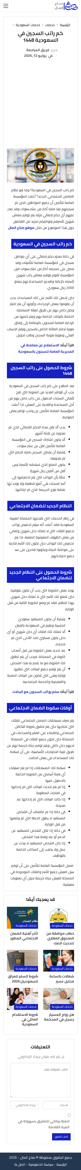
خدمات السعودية (62, 925)
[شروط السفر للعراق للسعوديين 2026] (22, 961)
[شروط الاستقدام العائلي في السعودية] (22, 999)
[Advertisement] (40, 101)
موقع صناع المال (21, 227)
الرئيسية (61, 1164)
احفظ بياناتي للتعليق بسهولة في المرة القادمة (44, 1124)
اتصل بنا (19, 1164)
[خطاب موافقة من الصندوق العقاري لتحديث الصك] (58, 918)
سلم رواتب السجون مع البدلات (35, 691)
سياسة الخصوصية (41, 1164)
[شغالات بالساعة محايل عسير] (58, 961)
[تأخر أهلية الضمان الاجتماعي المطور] (22, 918)
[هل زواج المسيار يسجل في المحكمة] (58, 999)
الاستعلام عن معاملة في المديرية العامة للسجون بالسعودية (46, 348)
